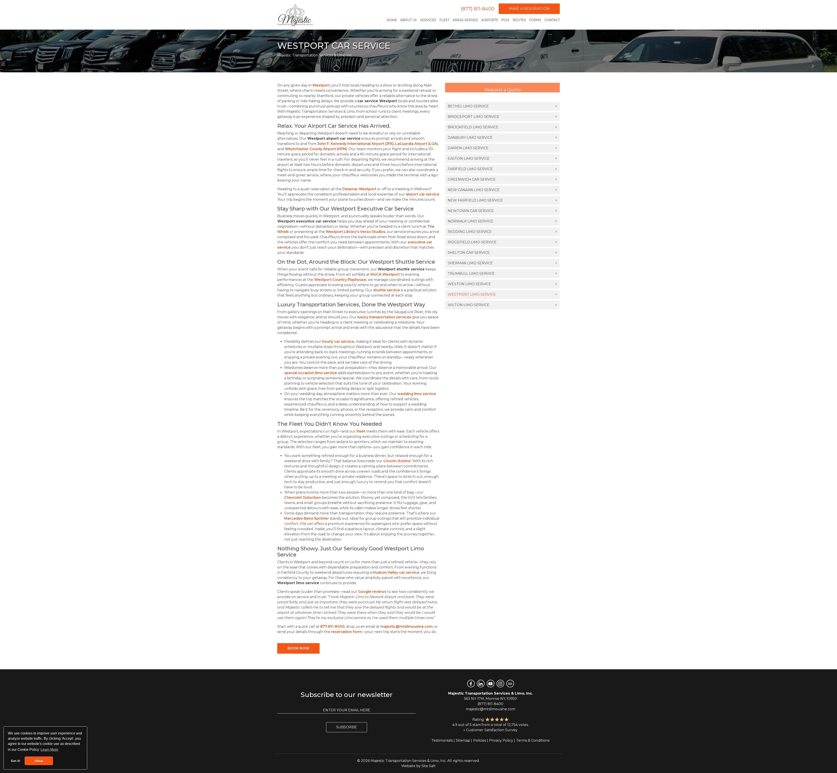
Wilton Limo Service (502, 305)
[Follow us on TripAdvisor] (510, 683)
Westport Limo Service (502, 294)
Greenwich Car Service (502, 179)
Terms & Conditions (532, 740)
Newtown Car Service (502, 211)
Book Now (298, 648)
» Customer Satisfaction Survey (490, 730)
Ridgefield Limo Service (502, 242)
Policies (479, 740)
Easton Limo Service (502, 158)
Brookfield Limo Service (502, 127)
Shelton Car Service (502, 253)
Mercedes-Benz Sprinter (306, 518)
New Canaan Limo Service (502, 190)
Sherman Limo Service (502, 263)
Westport (321, 85)
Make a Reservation (529, 9)
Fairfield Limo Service (502, 169)
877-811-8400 (332, 626)
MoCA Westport (385, 274)
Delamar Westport (359, 189)
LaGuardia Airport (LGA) (416, 144)
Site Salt (429, 766)
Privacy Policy (501, 740)
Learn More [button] (49, 749)
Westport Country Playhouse (340, 280)
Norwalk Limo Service (502, 221)
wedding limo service (416, 394)
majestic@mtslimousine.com (406, 626)
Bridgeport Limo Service (502, 117)
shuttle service (386, 290)
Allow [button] (39, 761)
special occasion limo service (310, 373)
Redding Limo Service (502, 232)
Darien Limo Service (502, 148)
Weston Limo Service (502, 284)
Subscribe (346, 727)
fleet (361, 431)
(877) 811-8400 (477, 9)
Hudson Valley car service (396, 572)
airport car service (422, 194)
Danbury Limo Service (502, 138)
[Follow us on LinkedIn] (481, 683)
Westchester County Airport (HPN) (316, 149)
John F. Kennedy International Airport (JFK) (355, 144)
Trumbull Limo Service (502, 273)
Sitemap (463, 740)
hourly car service (338, 341)
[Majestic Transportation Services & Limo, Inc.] (295, 14)
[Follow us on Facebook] (471, 683)
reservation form (346, 632)
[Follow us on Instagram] (500, 683)
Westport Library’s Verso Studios (355, 232)
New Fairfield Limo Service (502, 200)
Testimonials (442, 740)
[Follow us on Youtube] (490, 683)
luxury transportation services (384, 317)
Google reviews (372, 592)
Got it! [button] (15, 761)
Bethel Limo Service (502, 106)
